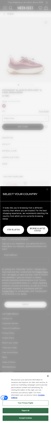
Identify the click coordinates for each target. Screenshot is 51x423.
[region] (25, 397)
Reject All (25, 411)
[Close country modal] (47, 189)
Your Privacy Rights (25, 403)
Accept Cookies (25, 418)
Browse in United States (37, 229)
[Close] (48, 376)
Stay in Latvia (13, 230)
